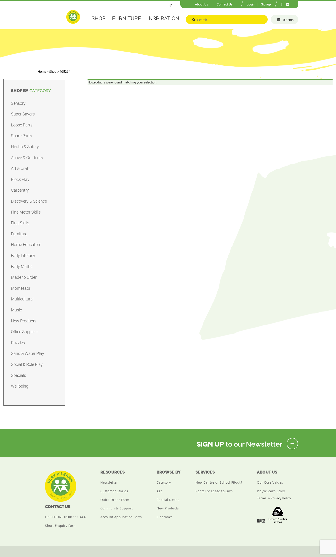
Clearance (165, 517)
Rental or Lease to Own (214, 491)
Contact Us (224, 4)
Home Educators (26, 244)
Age (160, 491)
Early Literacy (23, 255)
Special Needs (168, 500)
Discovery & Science (29, 201)
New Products (23, 321)
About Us (201, 4)
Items (288, 20)
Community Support (116, 508)
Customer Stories (114, 491)
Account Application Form (121, 517)
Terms (262, 498)
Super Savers (23, 114)
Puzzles (18, 342)
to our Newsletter (240, 444)
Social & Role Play (27, 364)
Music (16, 310)
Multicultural (22, 299)
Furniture (19, 233)
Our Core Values (270, 482)
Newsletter (109, 482)
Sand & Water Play (27, 353)
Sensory (18, 103)
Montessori (21, 288)
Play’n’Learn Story (271, 491)
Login (251, 4)
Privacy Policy (281, 498)
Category (164, 482)
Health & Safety (25, 146)
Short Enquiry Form (60, 525)
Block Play (20, 179)
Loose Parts (21, 125)
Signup (266, 4)
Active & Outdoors (27, 157)
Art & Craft (20, 168)
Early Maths (21, 266)
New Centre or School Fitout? (218, 482)
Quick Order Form (114, 500)
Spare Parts (21, 135)
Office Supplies (24, 331)
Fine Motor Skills (26, 212)
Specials (18, 375)
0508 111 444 (74, 517)
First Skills (20, 222)
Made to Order (24, 277)
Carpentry (20, 190)
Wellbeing (19, 386)
